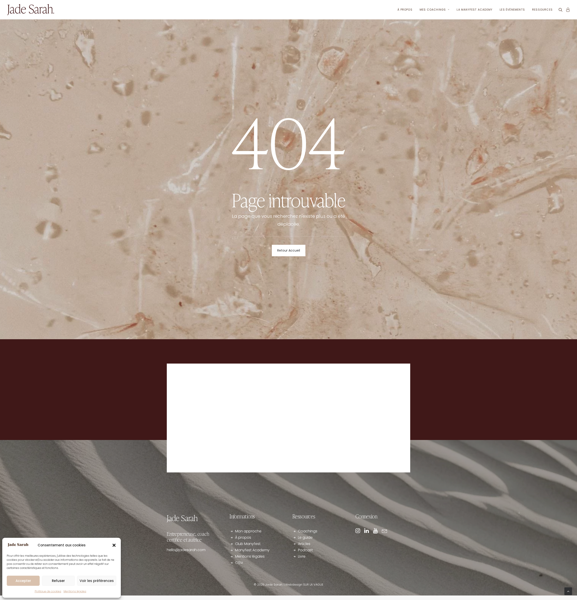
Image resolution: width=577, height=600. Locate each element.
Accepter (23, 580)
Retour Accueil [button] (288, 250)
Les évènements (512, 9)
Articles (304, 543)
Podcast (305, 550)
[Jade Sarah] (30, 9)
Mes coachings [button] (433, 9)
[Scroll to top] (568, 590)
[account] (567, 9)
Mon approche (248, 531)
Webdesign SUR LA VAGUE (304, 584)
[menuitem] (405, 9)
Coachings (307, 531)
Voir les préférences (97, 580)
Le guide (306, 537)
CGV (239, 562)
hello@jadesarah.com (186, 549)
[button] (114, 545)
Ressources (542, 9)
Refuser (58, 580)
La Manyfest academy (474, 9)
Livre (301, 556)
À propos (404, 9)
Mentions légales (75, 591)
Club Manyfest (248, 543)
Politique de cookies (48, 591)
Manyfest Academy (252, 550)
